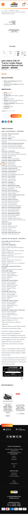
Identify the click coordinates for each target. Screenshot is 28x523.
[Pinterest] (20, 436)
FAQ (14, 465)
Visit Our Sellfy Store (14, 483)
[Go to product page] (7, 397)
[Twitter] (10, 436)
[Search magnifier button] (2, 164)
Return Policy (14, 474)
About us (14, 456)
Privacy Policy (14, 473)
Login (14, 466)
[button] (3, 4)
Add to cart (17, 116)
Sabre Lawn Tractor (11, 403)
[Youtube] (13, 436)
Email (8, 121)
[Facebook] (7, 436)
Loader (13, 110)
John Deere (10, 92)
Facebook (3, 121)
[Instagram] (17, 436)
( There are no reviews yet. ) (14, 69)
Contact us (14, 457)
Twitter (5, 121)
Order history (14, 463)
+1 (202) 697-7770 (14, 451)
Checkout (14, 482)
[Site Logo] (14, 4)
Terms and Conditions (14, 476)
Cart (14, 480)
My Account (14, 459)
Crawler (18, 404)
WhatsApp (11, 121)
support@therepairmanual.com (14, 452)
